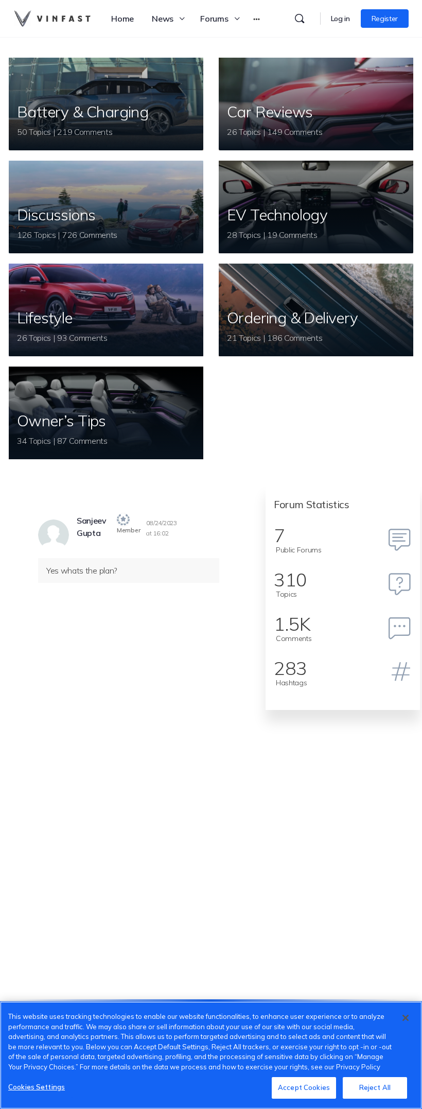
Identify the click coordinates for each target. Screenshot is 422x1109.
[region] (211, 1055)
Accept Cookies (304, 1087)
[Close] (405, 1018)
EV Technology (277, 214)
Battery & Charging (82, 112)
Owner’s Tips (61, 420)
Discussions (56, 214)
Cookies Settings (36, 1087)
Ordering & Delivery (292, 317)
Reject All (375, 1087)
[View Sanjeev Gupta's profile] (53, 534)
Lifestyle (45, 317)
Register (385, 18)
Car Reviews (269, 112)
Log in (340, 18)
